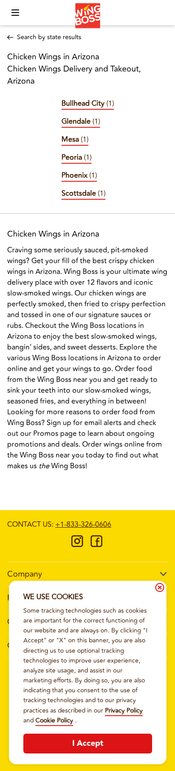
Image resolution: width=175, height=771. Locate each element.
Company (24, 574)
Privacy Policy (124, 710)
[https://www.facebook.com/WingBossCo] (96, 544)
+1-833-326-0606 (83, 524)
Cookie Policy (54, 720)
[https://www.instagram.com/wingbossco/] (77, 544)
